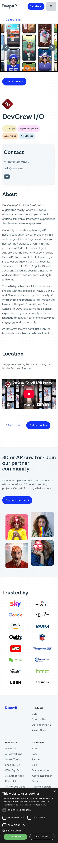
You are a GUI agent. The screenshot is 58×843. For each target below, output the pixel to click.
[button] (51, 6)
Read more (41, 804)
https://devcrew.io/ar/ (16, 161)
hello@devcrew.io (14, 168)
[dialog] (29, 815)
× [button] (54, 791)
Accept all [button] (15, 836)
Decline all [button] (41, 836)
